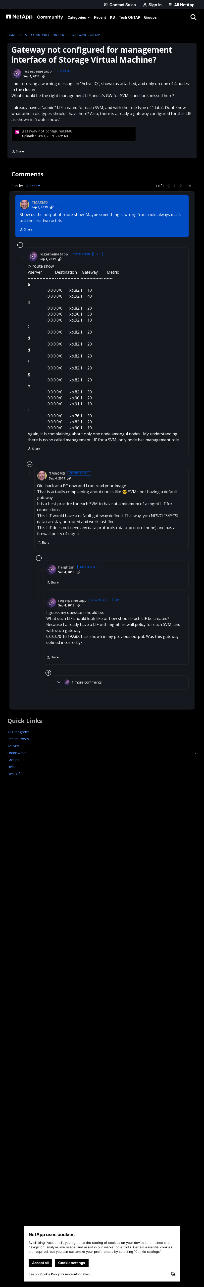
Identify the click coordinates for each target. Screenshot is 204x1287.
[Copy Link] (44, 76)
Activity (13, 745)
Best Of (13, 773)
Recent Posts (18, 738)
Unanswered (102, 752)
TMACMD (40, 202)
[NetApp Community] (34, 17)
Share (17, 151)
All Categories (18, 731)
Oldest (32, 185)
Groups (13, 759)
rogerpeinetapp (37, 71)
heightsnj (66, 567)
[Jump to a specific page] (189, 186)
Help (11, 766)
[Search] (193, 17)
